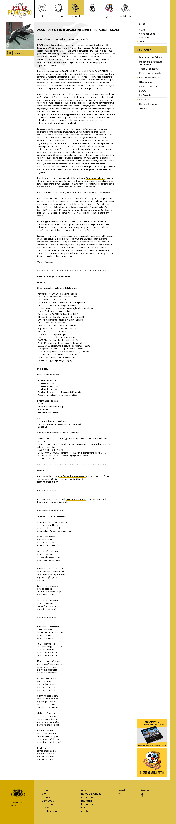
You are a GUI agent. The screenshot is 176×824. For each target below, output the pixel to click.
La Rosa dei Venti (148, 86)
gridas (109, 16)
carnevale (75, 16)
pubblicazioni (125, 16)
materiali (144, 37)
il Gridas (47, 807)
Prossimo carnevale (150, 73)
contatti (143, 41)
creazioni (92, 16)
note (120, 793)
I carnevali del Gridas (150, 57)
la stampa (87, 804)
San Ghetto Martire (149, 77)
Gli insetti (144, 108)
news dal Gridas (148, 34)
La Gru (142, 91)
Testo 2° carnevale (149, 68)
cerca (142, 24)
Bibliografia (145, 82)
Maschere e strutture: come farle (151, 63)
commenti (88, 797)
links (84, 807)
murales (59, 16)
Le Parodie (145, 95)
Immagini (19, 53)
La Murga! (144, 99)
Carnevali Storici (148, 104)
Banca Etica (44, 426)
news (142, 30)
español (121, 790)
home (46, 790)
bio (42, 16)
